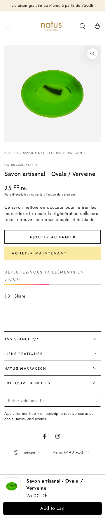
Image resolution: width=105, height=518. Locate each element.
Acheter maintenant (39, 253)
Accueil (11, 153)
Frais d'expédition (17, 194)
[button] (82, 26)
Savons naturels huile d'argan (53, 153)
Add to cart (52, 508)
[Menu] (7, 26)
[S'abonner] (97, 400)
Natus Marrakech (20, 165)
